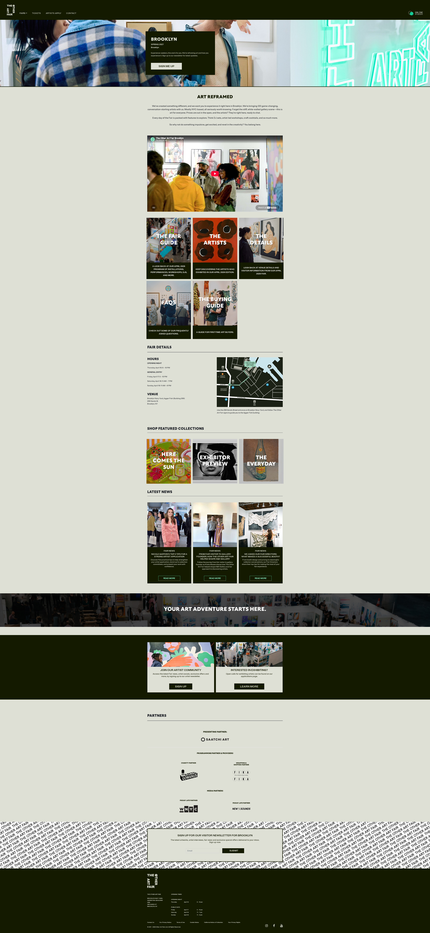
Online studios (415, 13)
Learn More (249, 686)
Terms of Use (181, 922)
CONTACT (71, 13)
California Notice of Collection (213, 922)
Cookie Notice (194, 922)
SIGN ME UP (166, 66)
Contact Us (150, 922)
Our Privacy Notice (165, 922)
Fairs (23, 13)
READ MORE (169, 578)
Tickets (36, 13)
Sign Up (180, 686)
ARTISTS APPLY (53, 13)
